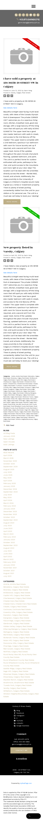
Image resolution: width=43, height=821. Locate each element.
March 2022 (8, 559)
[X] (27, 14)
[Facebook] (19, 14)
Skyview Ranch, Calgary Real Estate (27, 413)
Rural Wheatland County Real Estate (22, 406)
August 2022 (8, 548)
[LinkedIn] (34, 14)
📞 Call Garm (33, 816)
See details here (10, 108)
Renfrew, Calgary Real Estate (15, 652)
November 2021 (10, 568)
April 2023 (7, 531)
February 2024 (9, 506)
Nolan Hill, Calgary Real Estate (20, 399)
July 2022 (7, 551)
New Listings (8, 439)
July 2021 (7, 576)
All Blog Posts (9, 433)
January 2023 (9, 540)
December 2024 (10, 489)
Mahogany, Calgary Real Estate (25, 395)
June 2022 (7, 554)
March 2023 (8, 534)
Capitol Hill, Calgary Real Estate (25, 380)
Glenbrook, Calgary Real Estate (25, 391)
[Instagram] (23, 14)
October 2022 (9, 542)
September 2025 (10, 467)
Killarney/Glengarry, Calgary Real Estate (20, 629)
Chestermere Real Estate (13, 601)
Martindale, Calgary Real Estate (12, 397)
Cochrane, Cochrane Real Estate (26, 385)
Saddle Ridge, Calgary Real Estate (13, 410)
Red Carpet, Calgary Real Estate (13, 402)
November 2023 (10, 514)
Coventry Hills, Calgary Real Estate (13, 387)
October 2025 (9, 464)
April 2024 (7, 500)
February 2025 (9, 483)
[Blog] (16, 14)
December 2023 (10, 511)
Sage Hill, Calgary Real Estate (15, 671)
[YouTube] (30, 14)
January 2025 (9, 436)
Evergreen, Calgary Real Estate (17, 389)
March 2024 (8, 503)
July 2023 (7, 525)
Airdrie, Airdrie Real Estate (19, 376)
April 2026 (7, 455)
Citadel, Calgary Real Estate (15, 607)
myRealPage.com (26, 783)
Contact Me (21, 750)
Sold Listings (8, 444)
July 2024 (7, 495)
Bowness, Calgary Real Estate (20, 378)
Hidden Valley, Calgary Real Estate (13, 393)
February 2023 (9, 537)
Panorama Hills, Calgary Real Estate (18, 643)
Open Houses (9, 442)
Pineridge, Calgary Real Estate (28, 400)
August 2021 (8, 573)
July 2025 (7, 472)
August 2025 (8, 469)
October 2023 (9, 517)
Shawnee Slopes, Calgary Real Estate (19, 412)
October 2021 (9, 571)
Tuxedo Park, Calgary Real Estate (17, 685)
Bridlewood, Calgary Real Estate (16, 593)
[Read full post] (21, 57)
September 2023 (10, 520)
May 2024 (7, 497)
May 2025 (7, 478)
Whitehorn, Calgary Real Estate (16, 691)
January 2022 (9, 565)
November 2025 (10, 461)
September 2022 (10, 545)
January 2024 (9, 509)
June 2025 (7, 475)
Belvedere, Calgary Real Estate (16, 587)
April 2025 (7, 481)
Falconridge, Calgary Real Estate (17, 621)
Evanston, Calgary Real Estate (15, 615)
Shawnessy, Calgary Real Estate (16, 677)
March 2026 (8, 458)
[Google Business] (38, 14)
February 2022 (9, 562)
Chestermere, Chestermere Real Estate (20, 383)
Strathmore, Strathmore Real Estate (14, 415)
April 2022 (7, 556)
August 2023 (8, 523)
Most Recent (8, 452)
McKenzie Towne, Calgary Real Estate (19, 638)
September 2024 (10, 492)
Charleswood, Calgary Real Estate (13, 382)
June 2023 (7, 528)
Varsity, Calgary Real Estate (20, 93)
